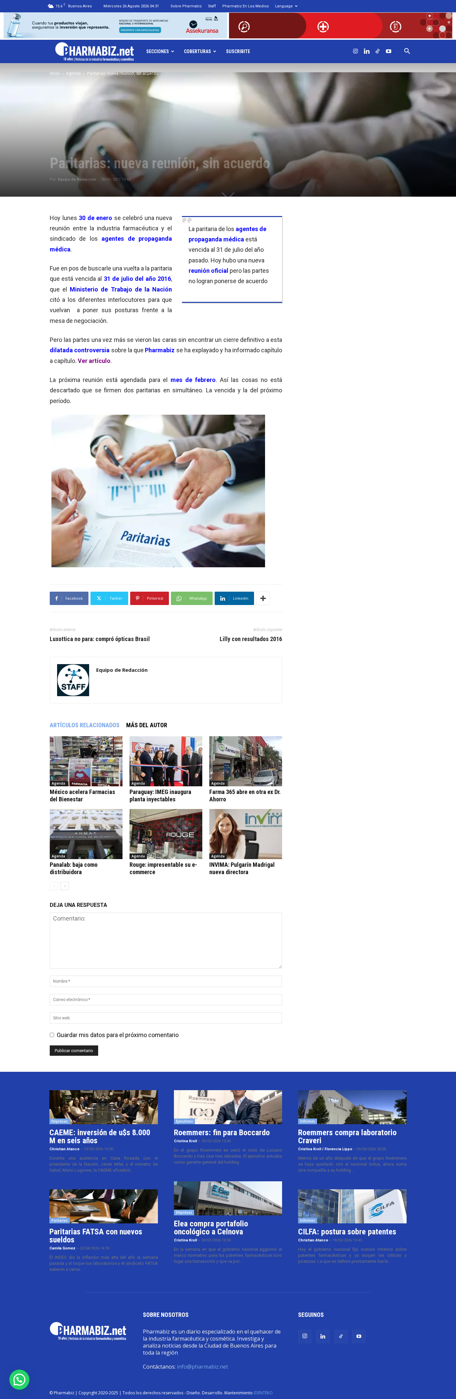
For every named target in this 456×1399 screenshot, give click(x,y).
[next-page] (64, 886)
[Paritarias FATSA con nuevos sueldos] (103, 1206)
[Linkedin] (367, 51)
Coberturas (197, 51)
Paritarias (59, 1220)
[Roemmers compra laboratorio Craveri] (352, 1107)
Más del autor (146, 725)
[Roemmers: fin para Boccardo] (228, 1107)
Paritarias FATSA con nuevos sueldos (95, 1235)
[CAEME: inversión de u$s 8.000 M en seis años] (103, 1107)
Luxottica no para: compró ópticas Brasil (100, 639)
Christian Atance (64, 1149)
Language (284, 6)
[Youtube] (389, 51)
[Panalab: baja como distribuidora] (86, 834)
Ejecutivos (184, 1121)
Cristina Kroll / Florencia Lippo (325, 1149)
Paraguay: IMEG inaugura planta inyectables (160, 795)
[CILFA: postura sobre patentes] (352, 1206)
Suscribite (238, 51)
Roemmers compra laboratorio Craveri (347, 1136)
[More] (263, 598)
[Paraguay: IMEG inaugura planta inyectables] (166, 761)
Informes (307, 1121)
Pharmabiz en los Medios (245, 6)
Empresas (59, 1121)
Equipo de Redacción (77, 179)
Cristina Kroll (185, 1141)
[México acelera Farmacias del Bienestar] (86, 761)
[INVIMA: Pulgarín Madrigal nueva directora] (245, 834)
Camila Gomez (62, 1248)
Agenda (73, 73)
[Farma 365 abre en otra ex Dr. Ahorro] (245, 761)
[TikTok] (378, 51)
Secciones (157, 51)
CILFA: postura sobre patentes (347, 1231)
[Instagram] (356, 51)
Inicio (55, 73)
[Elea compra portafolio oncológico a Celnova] (228, 1198)
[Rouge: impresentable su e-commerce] (166, 834)
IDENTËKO (263, 1393)
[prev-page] (54, 886)
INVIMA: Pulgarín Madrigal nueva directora (242, 868)
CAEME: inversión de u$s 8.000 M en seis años (99, 1136)
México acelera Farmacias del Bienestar (82, 795)
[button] (407, 51)
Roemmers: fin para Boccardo (222, 1132)
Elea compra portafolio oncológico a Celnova (211, 1227)
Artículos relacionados (85, 725)
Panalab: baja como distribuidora (73, 868)
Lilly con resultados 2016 (251, 639)
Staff (212, 6)
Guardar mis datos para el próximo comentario (118, 1034)
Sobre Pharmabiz (186, 6)
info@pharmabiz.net (202, 1366)
